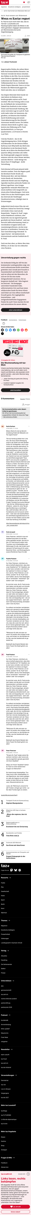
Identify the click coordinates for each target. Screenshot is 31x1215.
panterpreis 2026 (6, 1007)
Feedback (4, 1163)
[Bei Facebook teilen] (14, 330)
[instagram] (19, 871)
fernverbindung (6, 1024)
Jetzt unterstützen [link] (15, 310)
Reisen (3, 1137)
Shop (2, 1145)
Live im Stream (6, 1089)
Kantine (3, 1141)
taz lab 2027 (5, 1097)
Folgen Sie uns (5, 870)
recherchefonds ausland (9, 999)
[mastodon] (11, 871)
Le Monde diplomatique (8, 1119)
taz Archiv (4, 1123)
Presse (3, 973)
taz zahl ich (4, 994)
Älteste (28, 399)
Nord (2, 908)
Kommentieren (13, 320)
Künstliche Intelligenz (8, 930)
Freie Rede (4, 1037)
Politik (3, 883)
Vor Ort (3, 1085)
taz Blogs (4, 1111)
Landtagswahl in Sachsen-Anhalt (11, 943)
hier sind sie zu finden (10, 417)
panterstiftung (5, 1003)
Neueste (22, 399)
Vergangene (5, 1093)
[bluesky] (15, 871)
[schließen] (28, 1174)
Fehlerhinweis (22, 320)
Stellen (3, 968)
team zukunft (5, 1054)
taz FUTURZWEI (6, 1115)
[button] (28, 2)
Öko (2, 887)
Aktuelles (4, 956)
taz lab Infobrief (6, 1067)
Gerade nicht (21, 1174)
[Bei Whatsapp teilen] (18, 330)
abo (2, 986)
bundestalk (4, 1020)
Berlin (3, 904)
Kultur (3, 896)
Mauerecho (4, 1033)
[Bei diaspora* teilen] (22, 330)
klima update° (5, 1029)
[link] (4, 7)
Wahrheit (4, 913)
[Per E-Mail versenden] (2, 330)
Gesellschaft (5, 891)
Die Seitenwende (6, 964)
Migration (4, 926)
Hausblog (4, 960)
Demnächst (4, 1080)
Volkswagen (5, 938)
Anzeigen (4, 1150)
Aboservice (4, 1167)
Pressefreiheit (5, 934)
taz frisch (4, 1059)
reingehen (4, 1041)
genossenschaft (6, 990)
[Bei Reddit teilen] (26, 330)
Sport (3, 900)
